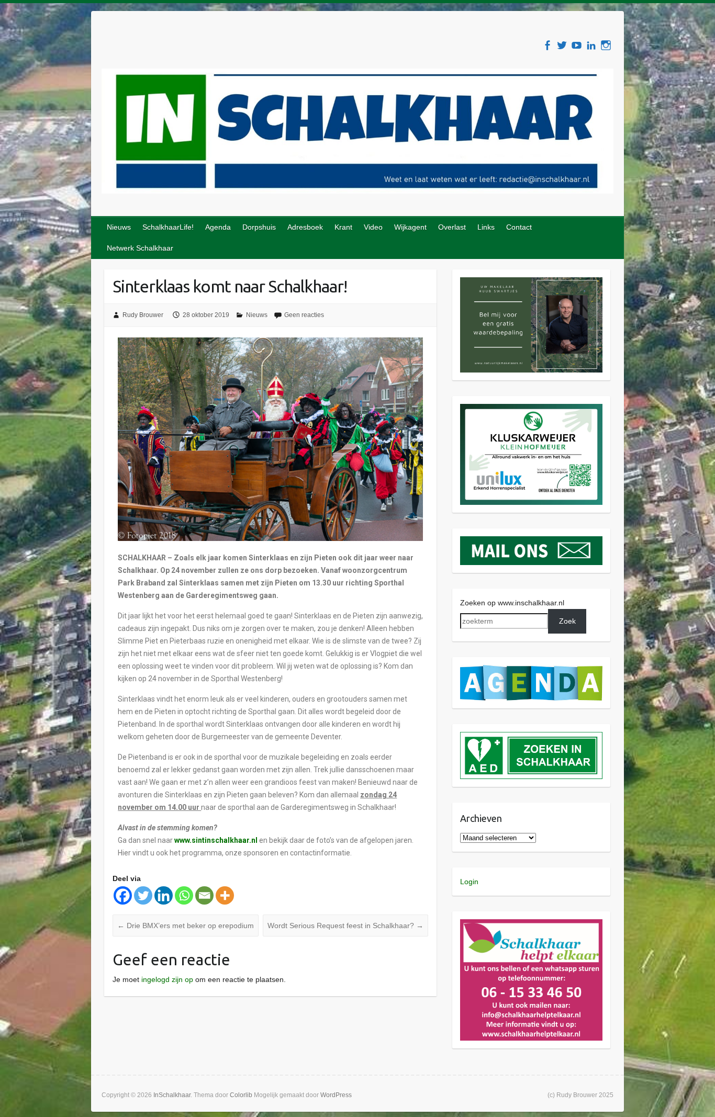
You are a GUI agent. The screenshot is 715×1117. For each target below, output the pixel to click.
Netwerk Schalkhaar (140, 248)
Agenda (218, 227)
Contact (519, 227)
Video (373, 227)
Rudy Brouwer (142, 315)
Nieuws (119, 227)
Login (469, 881)
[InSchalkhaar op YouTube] (576, 45)
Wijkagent (410, 227)
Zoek (567, 621)
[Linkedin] (163, 895)
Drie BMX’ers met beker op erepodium (185, 925)
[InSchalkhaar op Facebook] (547, 45)
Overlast (452, 227)
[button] (531, 325)
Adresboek (305, 227)
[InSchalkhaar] (357, 133)
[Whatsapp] (184, 895)
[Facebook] (123, 895)
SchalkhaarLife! (168, 227)
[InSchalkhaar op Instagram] (606, 45)
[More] (225, 895)
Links (486, 227)
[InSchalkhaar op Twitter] (562, 45)
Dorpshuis (259, 227)
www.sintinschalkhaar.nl (216, 840)
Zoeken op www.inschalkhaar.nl (512, 603)
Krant (343, 227)
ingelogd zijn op (167, 979)
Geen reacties (304, 315)
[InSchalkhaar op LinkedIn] (591, 45)
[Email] (204, 895)
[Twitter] (143, 895)
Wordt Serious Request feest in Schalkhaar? (345, 925)
